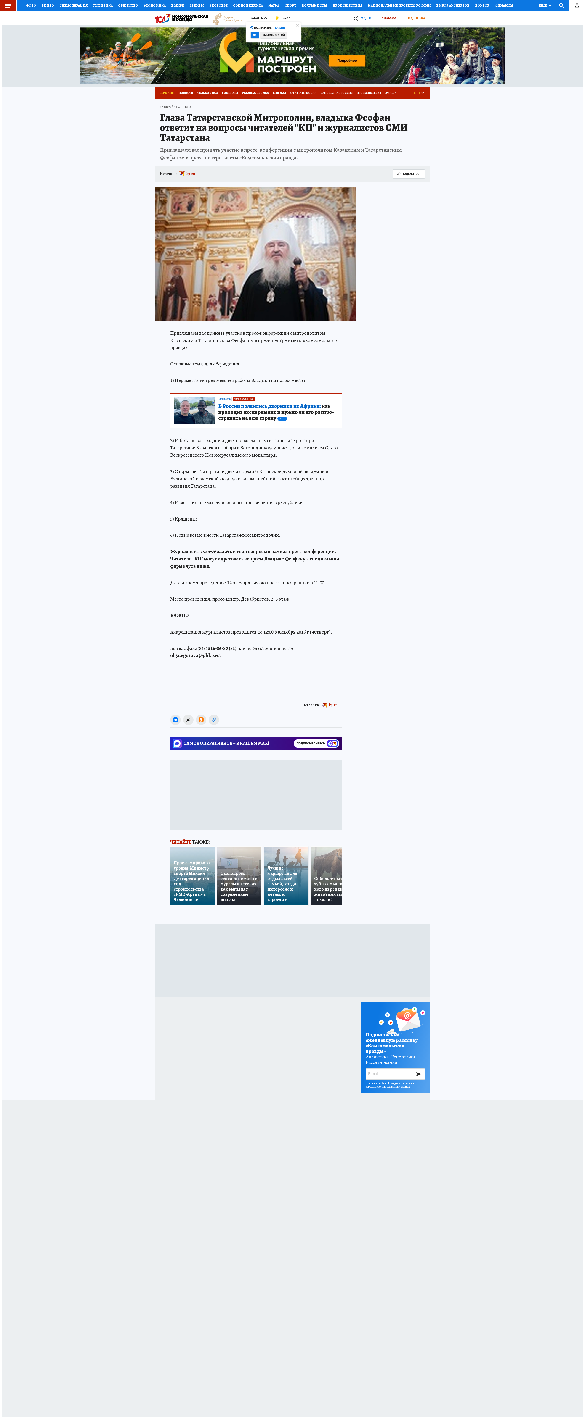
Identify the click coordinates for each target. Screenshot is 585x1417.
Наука (273, 5)
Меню (8, 5)
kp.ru (190, 173)
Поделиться (411, 174)
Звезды (196, 5)
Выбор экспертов (452, 5)
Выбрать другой (274, 35)
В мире (177, 5)
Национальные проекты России (399, 5)
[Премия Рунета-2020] (225, 18)
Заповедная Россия (337, 93)
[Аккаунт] (577, 5)
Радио (365, 18)
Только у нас (207, 93)
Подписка (415, 18)
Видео (48, 5)
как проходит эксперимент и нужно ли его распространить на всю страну (276, 412)
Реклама (388, 18)
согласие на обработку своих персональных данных (390, 1085)
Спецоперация (73, 5)
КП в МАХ (279, 93)
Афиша (390, 93)
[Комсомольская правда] (181, 18)
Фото (31, 5)
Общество (128, 5)
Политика (103, 5)
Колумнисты (314, 5)
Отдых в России (303, 93)
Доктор (482, 5)
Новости (186, 93)
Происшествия (347, 5)
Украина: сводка (255, 93)
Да (254, 35)
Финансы (504, 5)
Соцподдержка (248, 5)
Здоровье (218, 5)
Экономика (155, 5)
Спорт (290, 5)
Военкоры (230, 93)
